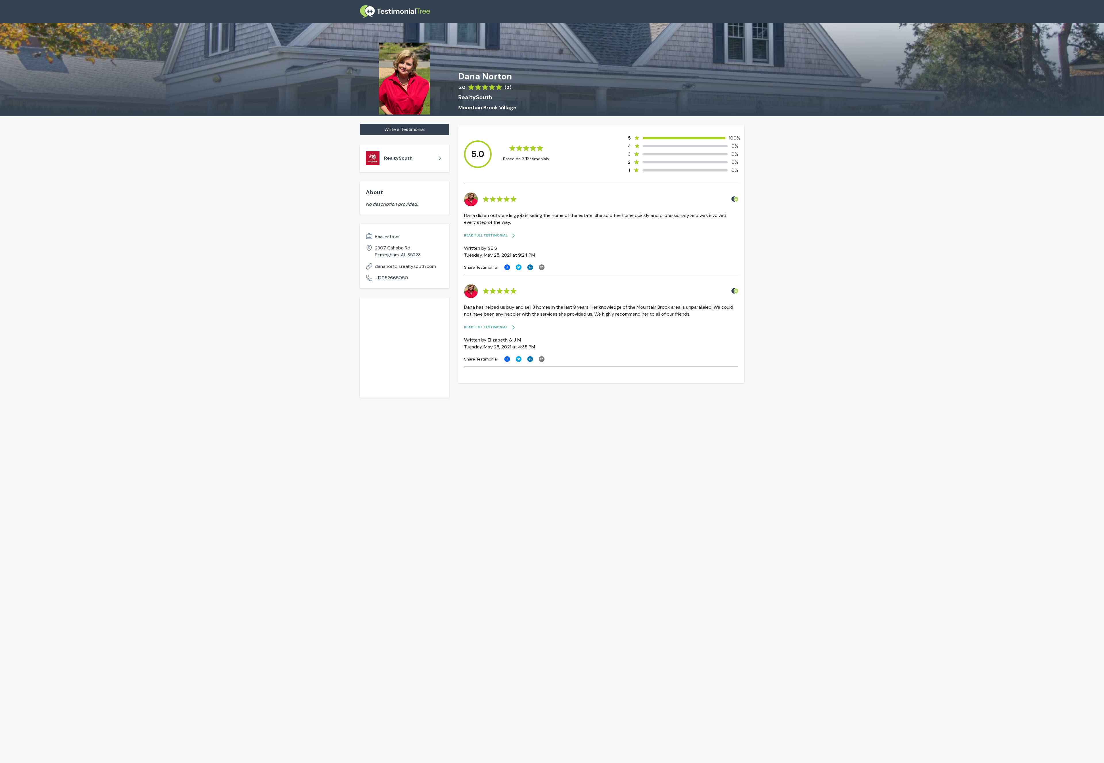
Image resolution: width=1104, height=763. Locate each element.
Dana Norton (485, 76)
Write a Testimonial (404, 129)
